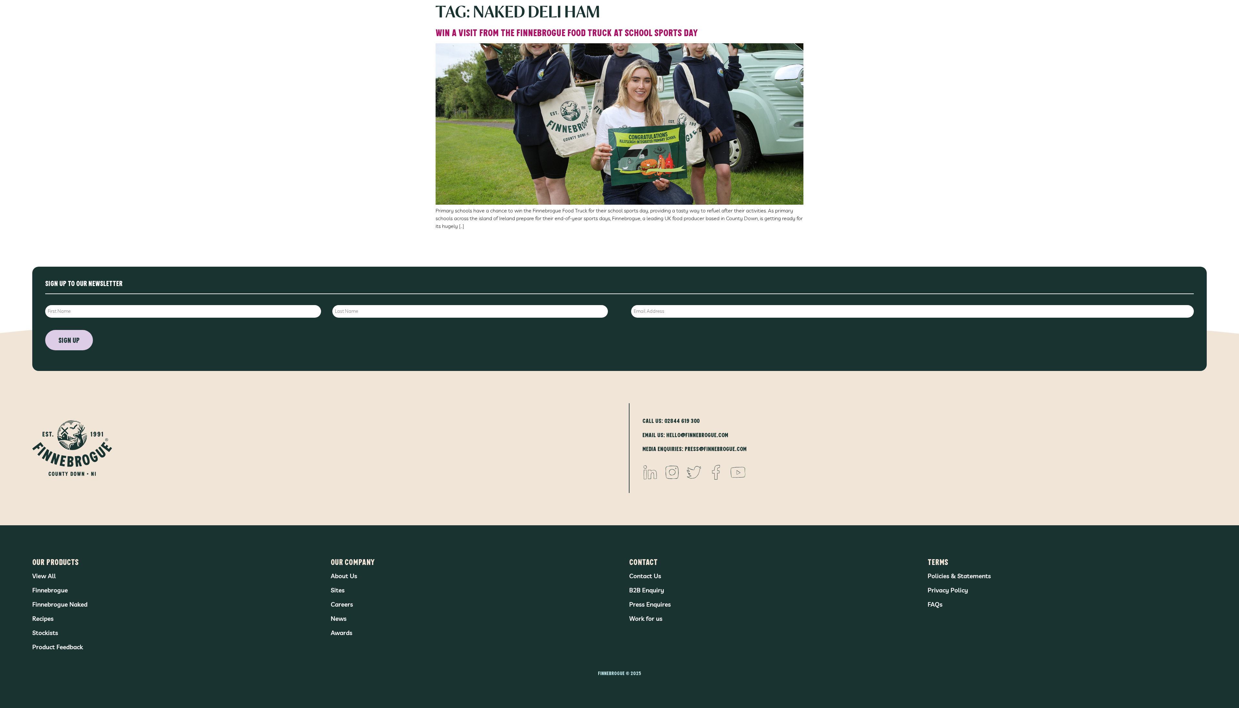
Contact (643, 562)
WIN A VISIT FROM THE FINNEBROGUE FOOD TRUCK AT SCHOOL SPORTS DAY (567, 32)
